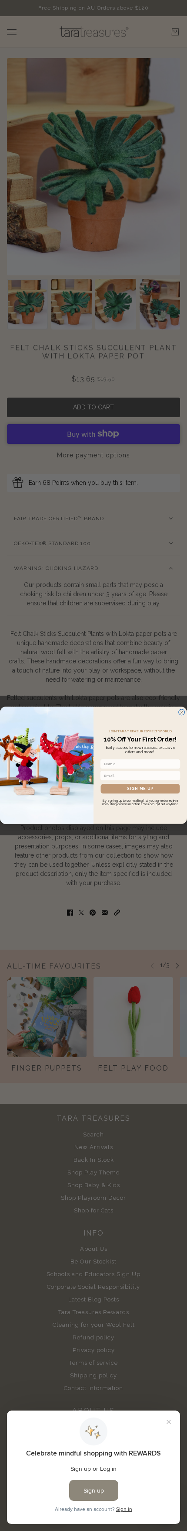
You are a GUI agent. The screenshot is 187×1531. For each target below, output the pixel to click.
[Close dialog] (182, 712)
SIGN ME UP (140, 788)
